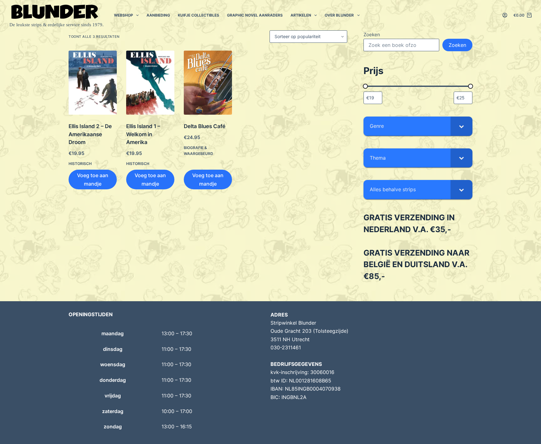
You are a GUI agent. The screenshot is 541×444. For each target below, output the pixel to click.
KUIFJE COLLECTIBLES (198, 15)
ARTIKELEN (301, 15)
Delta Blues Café (204, 126)
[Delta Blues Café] (208, 83)
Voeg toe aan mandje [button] (92, 179)
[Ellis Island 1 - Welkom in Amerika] (150, 83)
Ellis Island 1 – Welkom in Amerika (143, 134)
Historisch (80, 163)
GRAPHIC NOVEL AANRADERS (255, 15)
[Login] (504, 15)
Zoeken (371, 34)
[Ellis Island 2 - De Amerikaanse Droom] (93, 83)
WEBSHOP (123, 15)
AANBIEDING (158, 15)
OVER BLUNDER (339, 15)
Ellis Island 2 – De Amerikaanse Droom (90, 134)
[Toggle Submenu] (461, 126)
